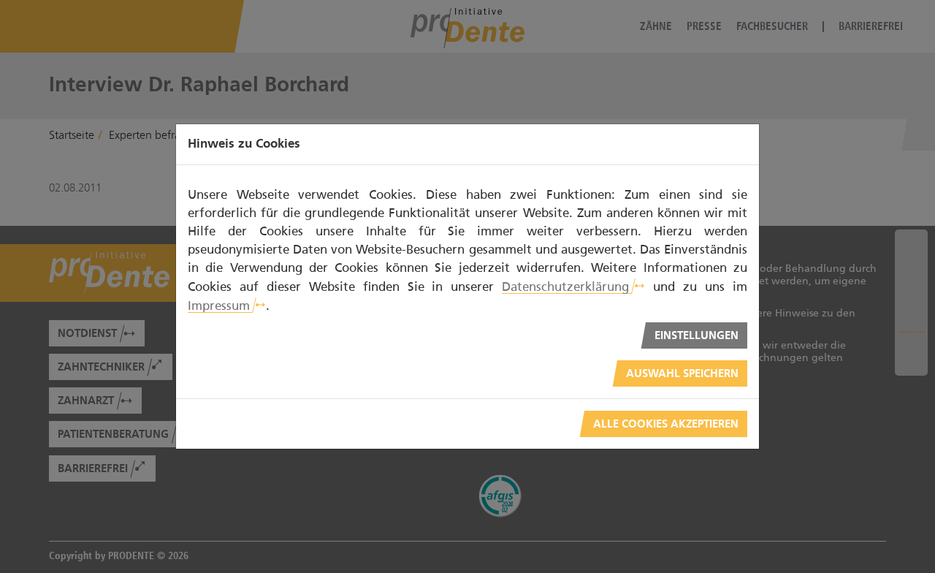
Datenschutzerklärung (565, 286)
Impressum (219, 305)
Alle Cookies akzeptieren (666, 424)
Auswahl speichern (682, 373)
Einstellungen (696, 335)
